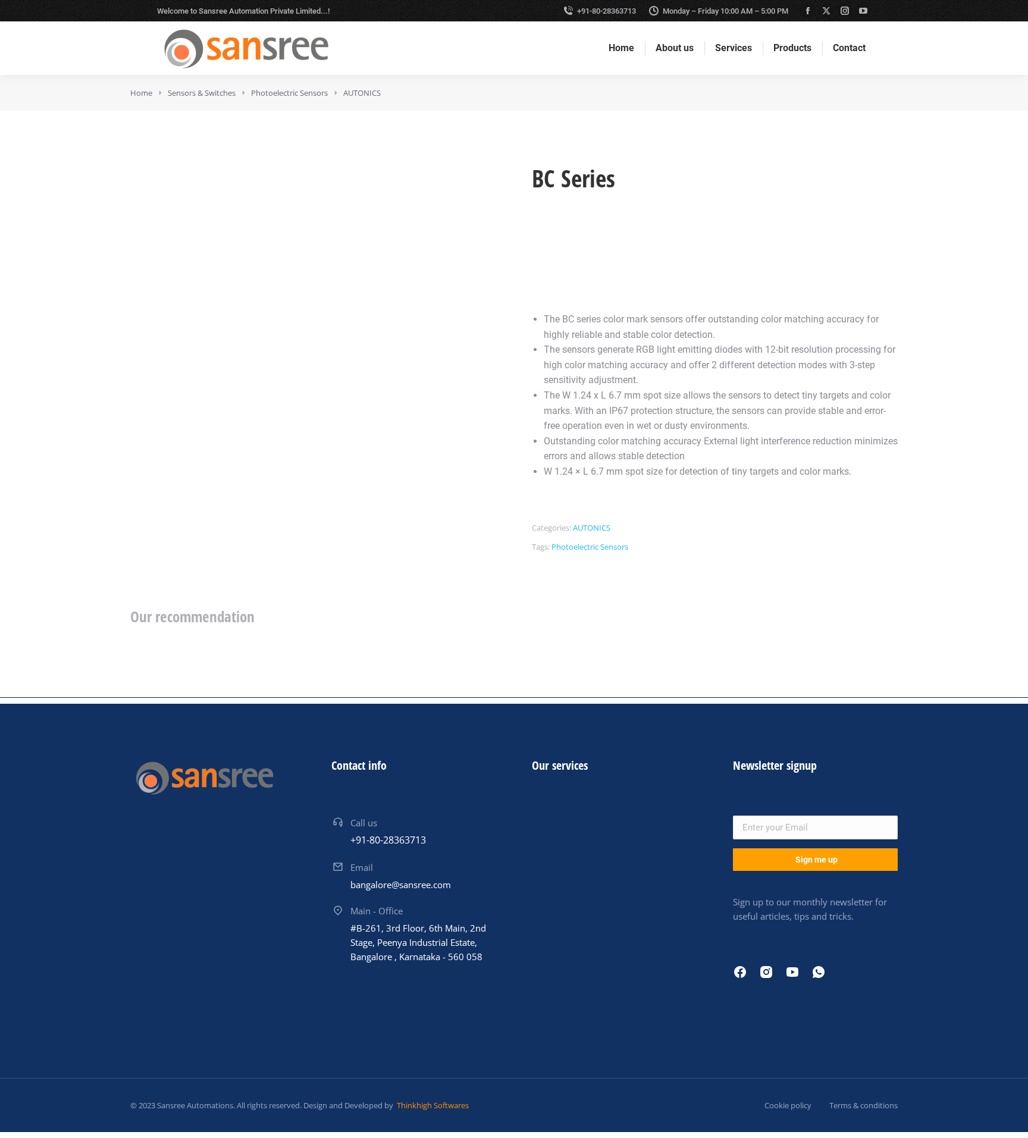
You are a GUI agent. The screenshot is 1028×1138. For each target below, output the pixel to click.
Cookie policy (787, 1105)
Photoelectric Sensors (589, 546)
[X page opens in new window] (826, 10)
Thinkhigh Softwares (432, 1105)
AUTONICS (591, 527)
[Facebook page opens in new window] (808, 10)
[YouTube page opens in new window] (863, 10)
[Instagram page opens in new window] (845, 10)
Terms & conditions (863, 1105)
